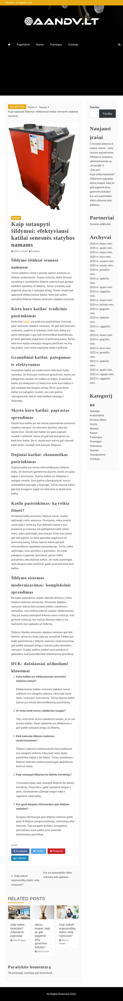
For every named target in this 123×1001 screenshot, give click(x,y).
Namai (40, 44)
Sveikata (73, 44)
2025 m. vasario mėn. (102, 261)
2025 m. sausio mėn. (101, 265)
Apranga (95, 411)
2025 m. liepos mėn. (101, 252)
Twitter (40, 851)
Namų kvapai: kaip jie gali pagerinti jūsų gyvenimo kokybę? (42, 936)
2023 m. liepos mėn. (101, 335)
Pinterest (57, 851)
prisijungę (17, 973)
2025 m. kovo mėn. (100, 256)
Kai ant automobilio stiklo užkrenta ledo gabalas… (101, 200)
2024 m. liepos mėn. (101, 300)
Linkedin (21, 858)
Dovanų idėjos (98, 419)
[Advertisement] (61, 73)
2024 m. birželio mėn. (102, 304)
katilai (26, 321)
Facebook (21, 851)
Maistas (94, 428)
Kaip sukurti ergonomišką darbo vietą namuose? (25, 880)
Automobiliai (97, 415)
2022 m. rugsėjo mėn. (102, 374)
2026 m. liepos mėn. (101, 243)
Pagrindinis (23, 44)
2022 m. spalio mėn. (101, 369)
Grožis (93, 424)
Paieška (94, 107)
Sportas (94, 450)
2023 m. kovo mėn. (100, 348)
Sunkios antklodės (100, 224)
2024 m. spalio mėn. (101, 287)
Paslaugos (96, 437)
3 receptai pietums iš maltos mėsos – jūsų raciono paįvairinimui (102, 148)
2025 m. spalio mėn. (101, 248)
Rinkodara (96, 446)
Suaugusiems (98, 454)
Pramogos (56, 44)
